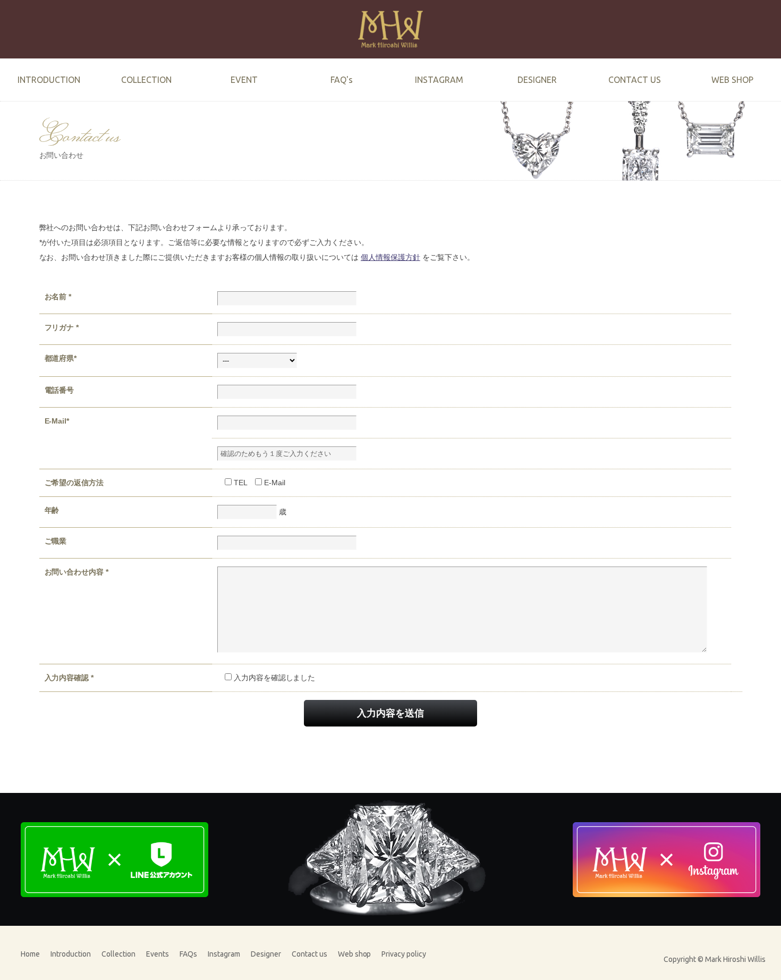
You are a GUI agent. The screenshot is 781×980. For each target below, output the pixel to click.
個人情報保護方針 (390, 257)
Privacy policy (403, 954)
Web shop (354, 954)
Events (157, 954)
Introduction (70, 954)
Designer (266, 954)
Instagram (224, 954)
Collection (118, 954)
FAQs (188, 954)
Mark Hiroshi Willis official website (390, 29)
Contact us (309, 954)
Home (30, 954)
